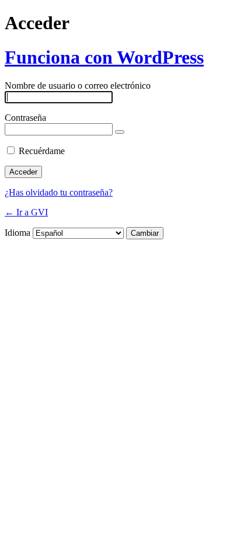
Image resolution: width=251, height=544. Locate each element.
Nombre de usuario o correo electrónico (78, 85)
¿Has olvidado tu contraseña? (59, 192)
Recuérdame (42, 151)
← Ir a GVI (26, 212)
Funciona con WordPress (104, 57)
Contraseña (25, 118)
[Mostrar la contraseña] (119, 132)
